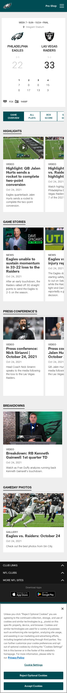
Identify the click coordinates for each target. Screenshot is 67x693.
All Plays (32, 116)
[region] (33, 648)
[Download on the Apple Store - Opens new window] (20, 594)
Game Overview (13, 116)
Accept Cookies (34, 685)
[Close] (62, 609)
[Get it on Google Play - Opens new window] (45, 596)
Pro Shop (51, 5)
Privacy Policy (16, 657)
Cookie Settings (33, 664)
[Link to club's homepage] (7, 4)
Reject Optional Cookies (33, 675)
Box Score (48, 116)
